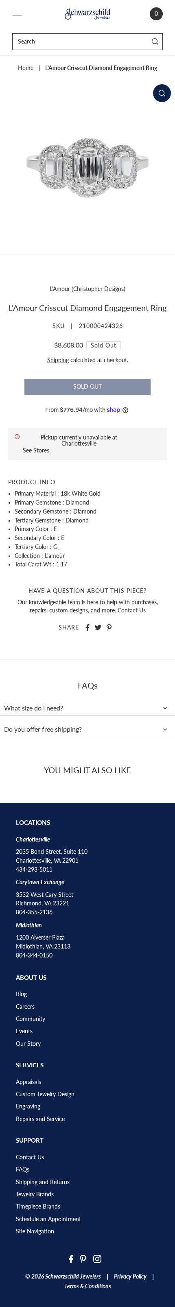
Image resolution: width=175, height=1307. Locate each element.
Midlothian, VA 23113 (43, 946)
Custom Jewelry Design (45, 1094)
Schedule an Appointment (48, 1219)
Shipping (58, 360)
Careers (25, 1006)
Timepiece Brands (38, 1206)
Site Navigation (35, 1231)
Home (25, 68)
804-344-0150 (34, 955)
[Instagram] (97, 1258)
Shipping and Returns (43, 1182)
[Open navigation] (17, 13)
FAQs (22, 1169)
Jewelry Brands (35, 1194)
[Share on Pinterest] (109, 627)
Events (24, 1031)
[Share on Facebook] (87, 627)
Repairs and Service (40, 1119)
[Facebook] (71, 1258)
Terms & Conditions (87, 1286)
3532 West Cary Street (44, 895)
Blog (21, 994)
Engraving (28, 1106)
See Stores (36, 450)
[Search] (155, 42)
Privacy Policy (130, 1276)
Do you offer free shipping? (43, 729)
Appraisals (28, 1082)
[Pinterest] (83, 1258)
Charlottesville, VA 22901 (47, 860)
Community (30, 1019)
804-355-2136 (34, 912)
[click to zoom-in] (162, 93)
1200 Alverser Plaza (40, 937)
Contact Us (132, 610)
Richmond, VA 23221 (42, 903)
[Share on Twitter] (98, 627)
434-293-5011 (34, 869)
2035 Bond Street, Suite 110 (52, 851)
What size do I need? (33, 708)
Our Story (28, 1043)
